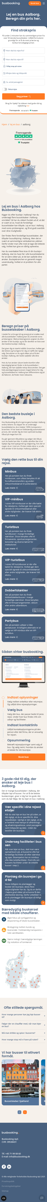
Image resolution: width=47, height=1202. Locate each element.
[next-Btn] (25, 1112)
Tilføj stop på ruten (14, 66)
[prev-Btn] (19, 1112)
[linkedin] (9, 1167)
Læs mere (10, 487)
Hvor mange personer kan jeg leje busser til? (21, 1015)
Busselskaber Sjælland (17, 1101)
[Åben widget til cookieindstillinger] (3, 1198)
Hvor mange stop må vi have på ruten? (20, 1039)
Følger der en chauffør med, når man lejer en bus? (21, 1025)
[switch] (4, 89)
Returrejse (12, 89)
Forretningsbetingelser (11, 1186)
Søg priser (22, 96)
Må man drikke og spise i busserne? (18, 1033)
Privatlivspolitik (8, 1181)
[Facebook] (4, 1167)
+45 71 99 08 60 (13, 1153)
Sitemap (5, 1191)
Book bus (35, 3)
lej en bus (15, 124)
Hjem (4, 124)
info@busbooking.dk (19, 1156)
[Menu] (43, 3)
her (28, 106)
